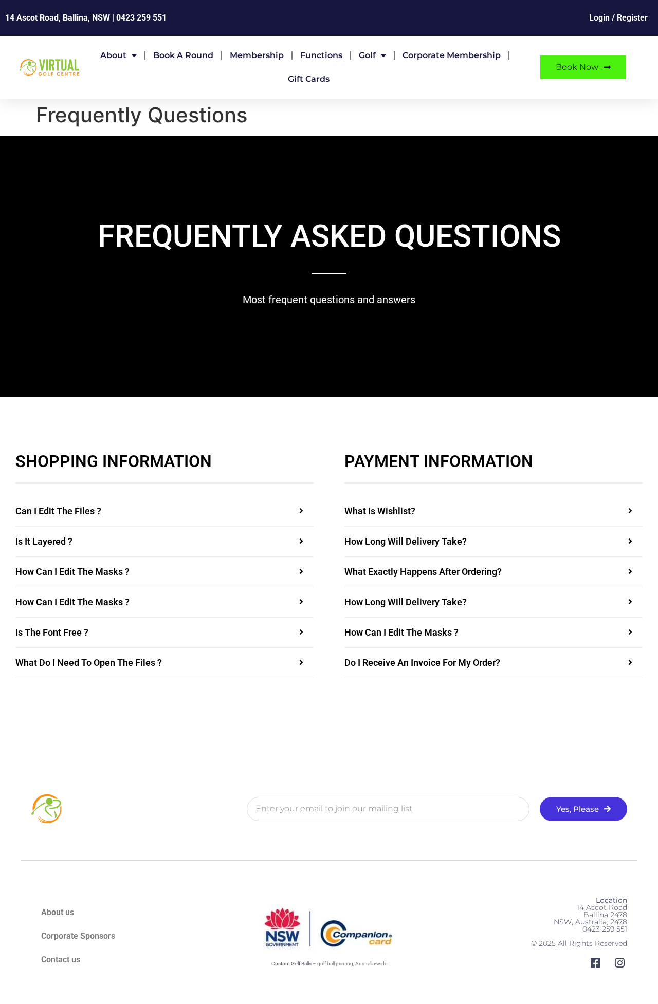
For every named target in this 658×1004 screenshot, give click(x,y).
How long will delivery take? (405, 541)
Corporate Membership (452, 55)
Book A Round (183, 55)
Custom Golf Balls (291, 963)
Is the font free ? (51, 632)
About (113, 55)
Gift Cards (309, 79)
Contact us (60, 959)
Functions (321, 55)
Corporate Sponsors (78, 936)
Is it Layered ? (43, 541)
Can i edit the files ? (58, 511)
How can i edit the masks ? (72, 571)
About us (57, 912)
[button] (164, 511)
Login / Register (618, 18)
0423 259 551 (141, 18)
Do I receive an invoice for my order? (422, 662)
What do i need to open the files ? (88, 662)
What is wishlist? (379, 511)
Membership (257, 55)
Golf (367, 55)
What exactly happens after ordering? (423, 571)
